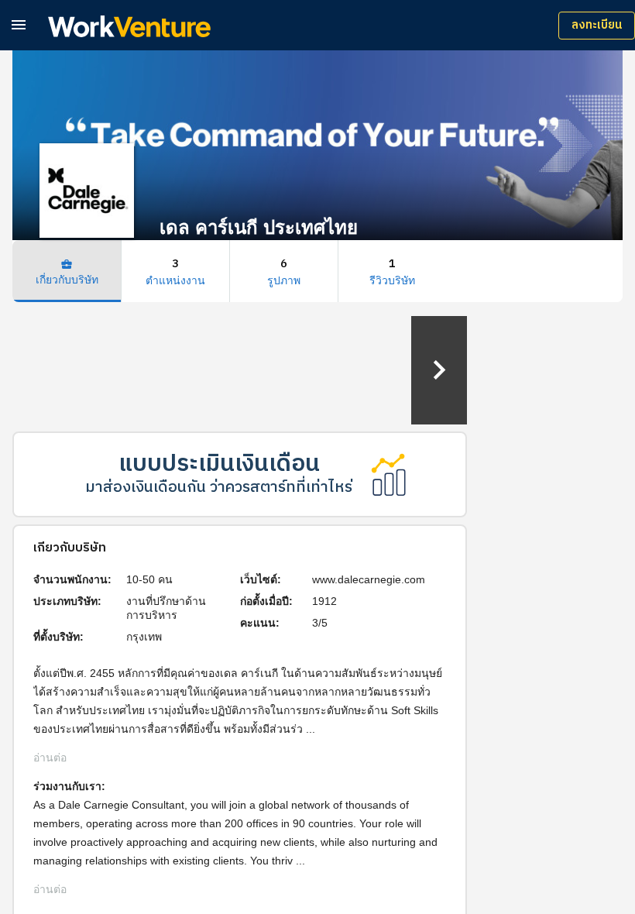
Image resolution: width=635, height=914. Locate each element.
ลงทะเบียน (597, 25)
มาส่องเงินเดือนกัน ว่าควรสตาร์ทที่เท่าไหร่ (218, 487)
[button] (18, 24)
